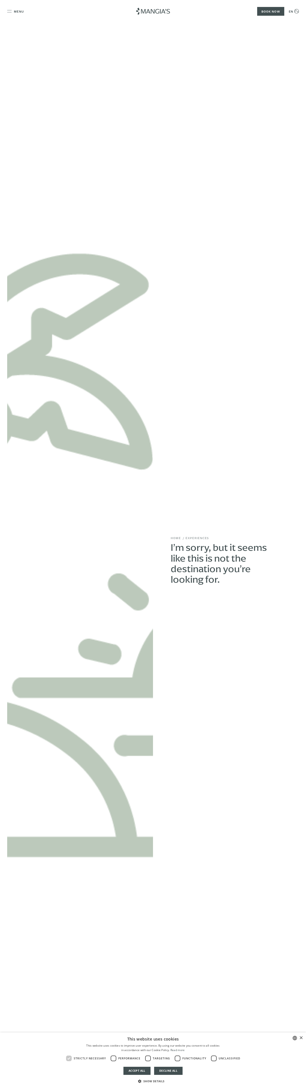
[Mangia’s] (153, 11)
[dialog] (153, 1060)
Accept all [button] (137, 1071)
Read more (177, 1050)
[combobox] (295, 1038)
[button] (152, 1081)
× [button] (301, 1038)
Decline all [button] (168, 1071)
